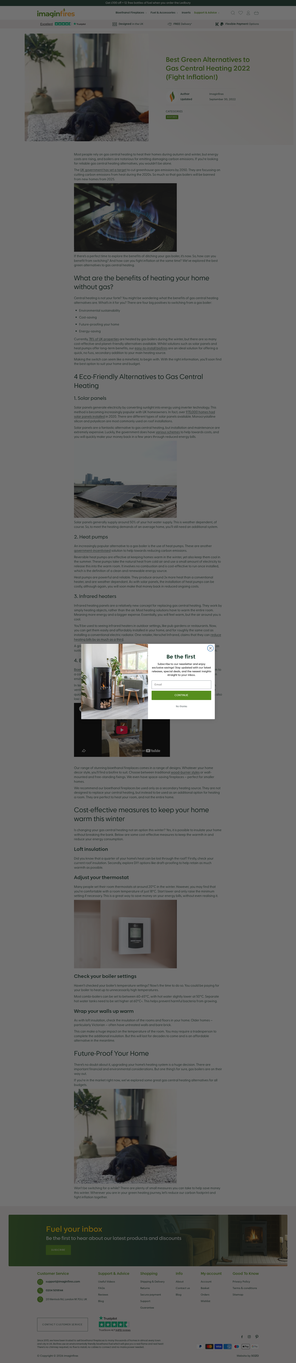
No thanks (181, 706)
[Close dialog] (210, 648)
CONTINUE (181, 695)
